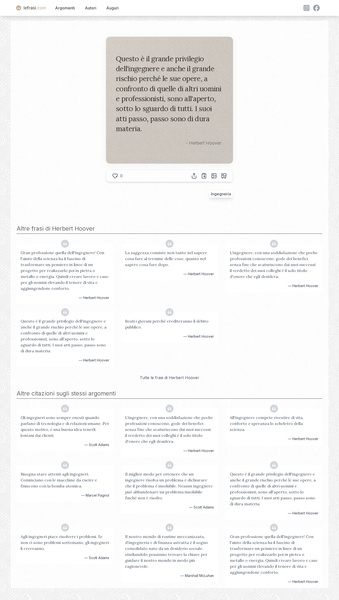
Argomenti (65, 7)
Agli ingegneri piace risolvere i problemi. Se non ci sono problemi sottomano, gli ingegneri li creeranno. (65, 542)
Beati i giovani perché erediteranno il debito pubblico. (166, 324)
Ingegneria (221, 193)
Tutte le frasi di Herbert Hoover (169, 377)
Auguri (112, 7)
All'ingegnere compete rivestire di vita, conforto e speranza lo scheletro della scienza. (267, 423)
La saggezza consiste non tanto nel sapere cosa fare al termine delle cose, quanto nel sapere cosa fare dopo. (166, 258)
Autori (90, 7)
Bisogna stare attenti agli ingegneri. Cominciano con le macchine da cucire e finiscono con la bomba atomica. (59, 480)
